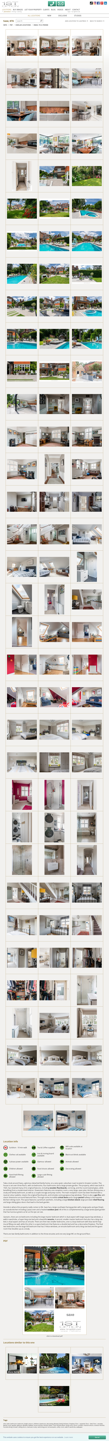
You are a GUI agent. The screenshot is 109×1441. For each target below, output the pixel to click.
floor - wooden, (98, 1424)
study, (35, 1427)
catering (19, 11)
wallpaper (79, 1427)
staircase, (30, 1427)
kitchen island (74, 1200)
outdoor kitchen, (99, 1425)
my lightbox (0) (76, 11)
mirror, (75, 1425)
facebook (98, 3)
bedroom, (20, 1424)
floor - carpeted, (80, 1424)
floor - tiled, (89, 1424)
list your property (33, 9)
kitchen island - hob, (50, 1425)
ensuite (51, 1219)
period (81, 1197)
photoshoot (7, 11)
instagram (94, 3)
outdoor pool (52, 1209)
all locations (34, 15)
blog (53, 9)
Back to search (96, 21)
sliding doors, (22, 1427)
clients (46, 9)
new (49, 15)
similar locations (23, 25)
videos (60, 9)
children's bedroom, (40, 1424)
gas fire (98, 1195)
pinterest (101, 3)
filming (14, 11)
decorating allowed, (53, 1424)
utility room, (61, 1427)
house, (36, 1425)
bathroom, (13, 1424)
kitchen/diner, (61, 1425)
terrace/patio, (52, 1427)
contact (76, 9)
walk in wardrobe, (70, 1427)
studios (77, 15)
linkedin (105, 3)
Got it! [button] (97, 1437)
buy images (18, 9)
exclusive (62, 15)
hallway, (31, 1425)
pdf (11, 25)
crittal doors (63, 1197)
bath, (8, 1424)
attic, (5, 1424)
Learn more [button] (68, 1437)
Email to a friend (41, 25)
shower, (15, 1427)
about (68, 9)
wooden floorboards (58, 1188)
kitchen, (41, 1425)
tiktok (91, 3)
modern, (81, 1425)
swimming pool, (42, 1427)
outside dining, (8, 1427)
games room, (7, 1425)
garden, (14, 1425)
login (69, 11)
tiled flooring (98, 1200)
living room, (69, 1425)
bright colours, (29, 1424)
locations (6, 9)
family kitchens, (64, 1424)
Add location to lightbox (75, 21)
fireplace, (72, 1424)
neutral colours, (89, 1425)
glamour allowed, (22, 1425)
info (5, 25)
